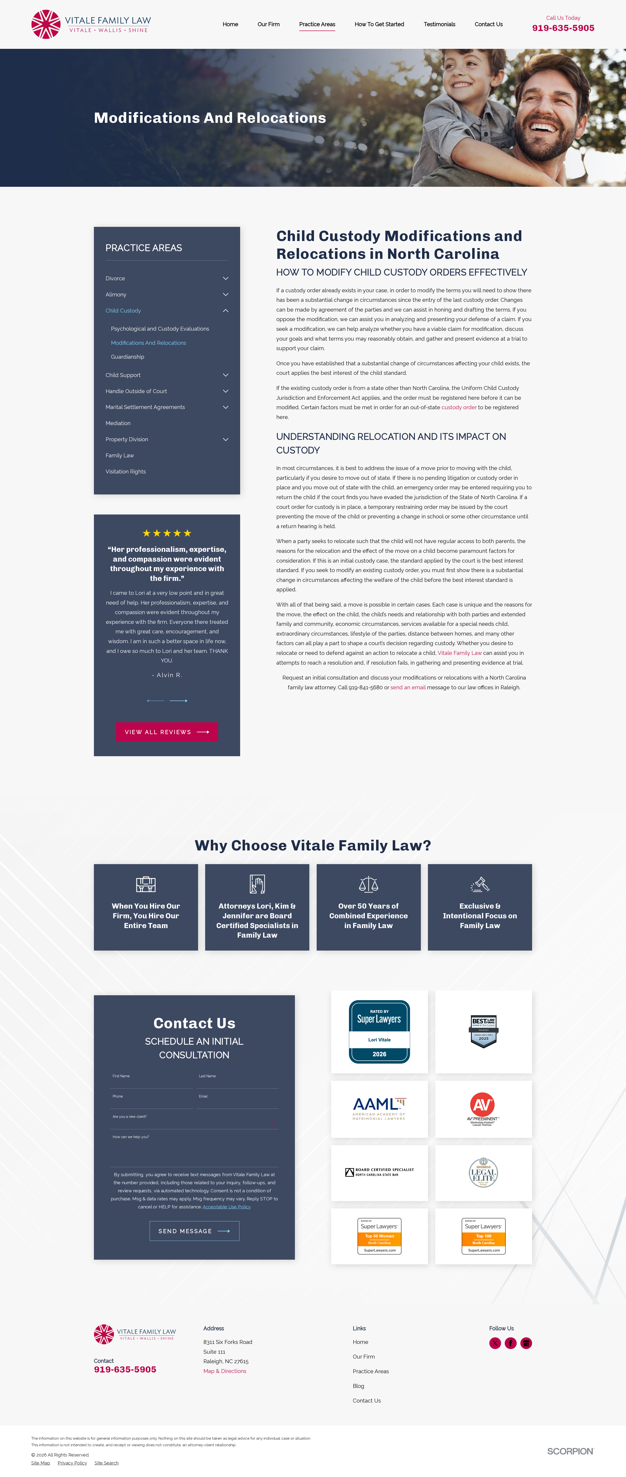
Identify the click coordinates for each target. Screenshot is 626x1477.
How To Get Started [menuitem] (379, 24)
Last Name (207, 1076)
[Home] (91, 24)
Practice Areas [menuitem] (317, 24)
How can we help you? (131, 1137)
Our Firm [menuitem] (269, 24)
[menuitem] (163, 279)
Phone (118, 1096)
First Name (121, 1076)
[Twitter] (495, 1343)
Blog (358, 1386)
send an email (408, 687)
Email (203, 1096)
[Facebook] (510, 1343)
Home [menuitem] (230, 24)
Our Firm (364, 1356)
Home (360, 1342)
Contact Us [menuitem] (489, 24)
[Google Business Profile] (526, 1343)
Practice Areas (371, 1371)
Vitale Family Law (460, 653)
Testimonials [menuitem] (439, 24)
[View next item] (179, 701)
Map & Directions (224, 1371)
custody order (459, 407)
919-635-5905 (563, 27)
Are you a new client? (130, 1117)
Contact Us (367, 1400)
